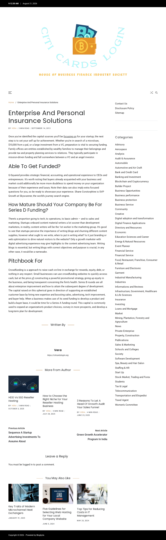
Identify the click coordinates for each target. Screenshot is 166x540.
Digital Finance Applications (130, 223)
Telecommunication (126, 390)
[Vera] (57, 338)
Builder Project (123, 186)
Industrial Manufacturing (128, 277)
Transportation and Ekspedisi (131, 395)
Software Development (127, 358)
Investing (120, 304)
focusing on (70, 136)
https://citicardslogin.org (58, 355)
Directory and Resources (128, 227)
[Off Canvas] (10, 92)
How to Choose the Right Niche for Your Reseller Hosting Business (55, 401)
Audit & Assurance (125, 158)
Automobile (121, 163)
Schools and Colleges (127, 349)
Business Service (124, 204)
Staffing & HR (122, 367)
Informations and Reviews (129, 286)
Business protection (126, 200)
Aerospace (121, 149)
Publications (122, 340)
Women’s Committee (126, 404)
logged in (28, 464)
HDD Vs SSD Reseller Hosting (21, 399)
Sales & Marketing (125, 344)
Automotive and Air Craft (128, 167)
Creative (119, 213)
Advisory (119, 144)
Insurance (120, 299)
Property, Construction (127, 335)
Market (119, 313)
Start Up (119, 372)
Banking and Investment (128, 177)
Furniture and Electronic (128, 268)
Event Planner (122, 246)
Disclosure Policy (124, 108)
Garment (119, 272)
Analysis (119, 153)
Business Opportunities (127, 190)
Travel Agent (122, 400)
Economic (120, 232)
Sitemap (119, 112)
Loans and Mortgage (126, 308)
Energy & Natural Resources (130, 241)
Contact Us (121, 103)
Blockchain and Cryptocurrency (132, 181)
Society (119, 353)
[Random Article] (151, 92)
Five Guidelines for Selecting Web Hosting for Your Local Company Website (57, 514)
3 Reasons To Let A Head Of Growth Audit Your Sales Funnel (91, 404)
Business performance (127, 195)
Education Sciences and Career (132, 236)
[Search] (156, 92)
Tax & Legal (121, 386)
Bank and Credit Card (126, 172)
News (118, 326)
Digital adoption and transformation (134, 218)
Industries (120, 282)
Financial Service (124, 250)
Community (121, 209)
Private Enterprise (124, 331)
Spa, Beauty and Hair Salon (129, 363)
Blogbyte (40, 535)
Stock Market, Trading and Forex (132, 377)
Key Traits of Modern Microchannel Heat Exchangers (21, 510)
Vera (14, 128)
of (33, 278)
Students (120, 381)
